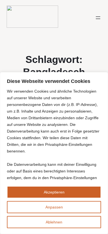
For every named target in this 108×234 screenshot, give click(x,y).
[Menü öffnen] (98, 17)
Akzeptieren (54, 192)
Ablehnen (54, 222)
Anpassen (54, 207)
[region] (54, 153)
